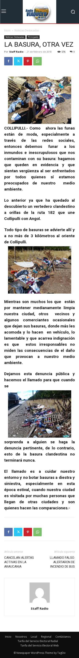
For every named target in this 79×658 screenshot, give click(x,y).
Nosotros (21, 636)
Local (34, 636)
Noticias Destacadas (27, 30)
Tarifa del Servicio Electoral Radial (38, 641)
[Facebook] (8, 61)
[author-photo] (39, 602)
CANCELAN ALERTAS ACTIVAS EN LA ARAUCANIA (19, 562)
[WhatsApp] (37, 61)
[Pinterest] (28, 61)
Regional (46, 636)
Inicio (7, 30)
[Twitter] (18, 61)
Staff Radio (16, 51)
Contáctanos (63, 636)
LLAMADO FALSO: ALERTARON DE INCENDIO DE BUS (62, 562)
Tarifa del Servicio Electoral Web (39, 645)
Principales (33, 37)
